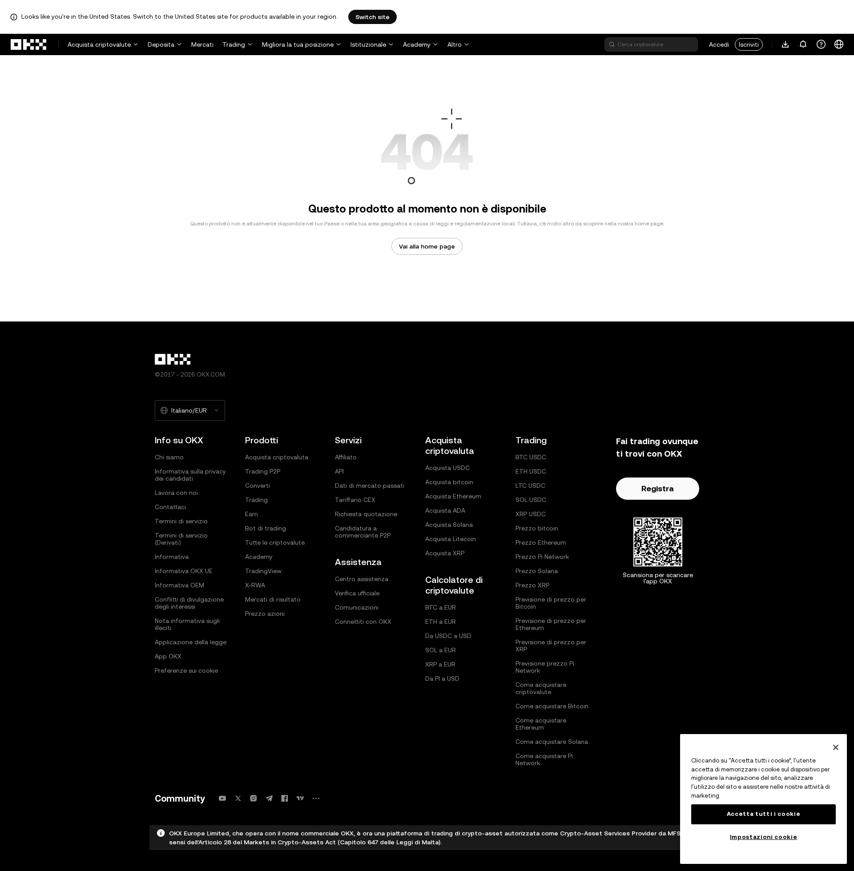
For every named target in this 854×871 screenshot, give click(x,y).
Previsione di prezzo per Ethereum (551, 624)
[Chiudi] (836, 747)
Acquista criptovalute (99, 44)
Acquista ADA (445, 510)
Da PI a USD (442, 678)
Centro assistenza (361, 578)
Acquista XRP (444, 553)
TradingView (263, 570)
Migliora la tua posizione (298, 44)
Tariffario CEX (355, 499)
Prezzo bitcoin (537, 528)
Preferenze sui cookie (186, 670)
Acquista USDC (447, 467)
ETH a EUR (440, 621)
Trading (233, 44)
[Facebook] (285, 798)
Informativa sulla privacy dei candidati (190, 475)
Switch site (372, 16)
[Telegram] (269, 798)
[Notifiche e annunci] (803, 44)
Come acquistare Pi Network (544, 759)
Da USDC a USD (448, 635)
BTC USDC (531, 457)
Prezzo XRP (532, 585)
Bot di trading (265, 528)
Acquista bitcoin (449, 482)
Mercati (202, 44)
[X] (238, 798)
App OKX (168, 656)
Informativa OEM (179, 585)
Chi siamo (169, 457)
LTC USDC (530, 485)
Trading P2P (262, 471)
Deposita (161, 44)
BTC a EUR (440, 607)
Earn (251, 514)
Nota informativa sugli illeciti (187, 624)
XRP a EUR (440, 664)
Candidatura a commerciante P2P (363, 532)
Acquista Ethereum (453, 496)
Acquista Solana (449, 524)
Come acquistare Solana (552, 741)
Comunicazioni (357, 607)
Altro (454, 44)
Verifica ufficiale (357, 593)
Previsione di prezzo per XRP (551, 645)
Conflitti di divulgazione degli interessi (189, 603)
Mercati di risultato (273, 599)
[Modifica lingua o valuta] (838, 44)
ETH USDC (531, 471)
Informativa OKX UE (184, 570)
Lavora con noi (176, 492)
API (339, 471)
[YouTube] (222, 798)
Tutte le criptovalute (275, 542)
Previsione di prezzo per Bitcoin (551, 603)
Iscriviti (749, 44)
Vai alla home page (427, 246)
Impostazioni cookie (763, 837)
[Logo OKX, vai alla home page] (29, 44)
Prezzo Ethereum (541, 542)
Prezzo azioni (265, 613)
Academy (417, 44)
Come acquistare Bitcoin (552, 706)
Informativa (172, 556)
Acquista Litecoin (450, 538)
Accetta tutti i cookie (763, 814)
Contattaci (170, 506)
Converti (257, 485)
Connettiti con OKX (363, 621)
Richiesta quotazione (366, 514)
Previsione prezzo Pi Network (545, 667)
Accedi (719, 44)
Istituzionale (368, 44)
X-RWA (255, 585)
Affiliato (346, 457)
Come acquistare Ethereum (541, 724)
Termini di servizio (181, 521)
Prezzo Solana (537, 570)
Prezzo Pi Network (542, 556)
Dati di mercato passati (369, 485)
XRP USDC (531, 514)
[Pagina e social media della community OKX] (316, 798)
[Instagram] (254, 798)
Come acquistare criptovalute (541, 688)
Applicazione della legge (190, 642)
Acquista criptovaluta (276, 457)
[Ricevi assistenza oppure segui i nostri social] (821, 44)
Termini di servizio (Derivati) (181, 539)
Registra (657, 488)
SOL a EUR (440, 650)
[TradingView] (300, 798)
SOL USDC (531, 499)
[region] (763, 799)
